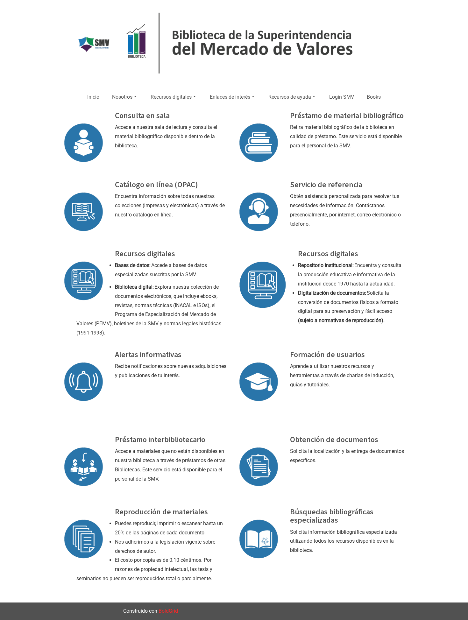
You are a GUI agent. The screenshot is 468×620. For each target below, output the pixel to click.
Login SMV (341, 97)
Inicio (93, 97)
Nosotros (122, 97)
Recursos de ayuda (289, 97)
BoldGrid (168, 611)
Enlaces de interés (230, 97)
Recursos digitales (171, 97)
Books (374, 97)
